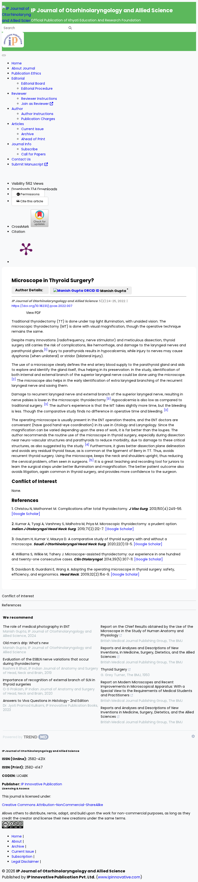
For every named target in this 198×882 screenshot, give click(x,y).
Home (17, 63)
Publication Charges (38, 118)
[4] (87, 445)
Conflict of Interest (18, 596)
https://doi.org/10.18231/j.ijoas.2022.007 (42, 306)
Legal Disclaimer (25, 861)
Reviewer (19, 93)
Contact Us (21, 159)
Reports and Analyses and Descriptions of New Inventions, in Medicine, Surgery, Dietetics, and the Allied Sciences (148, 652)
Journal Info (21, 144)
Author (17, 108)
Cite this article (31, 201)
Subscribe (29, 149)
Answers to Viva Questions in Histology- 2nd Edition (46, 700)
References (11, 605)
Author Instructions (37, 113)
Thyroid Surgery (114, 669)
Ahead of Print (33, 139)
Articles (18, 123)
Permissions (30, 194)
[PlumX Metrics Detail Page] (26, 248)
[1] (46, 350)
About (17, 841)
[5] (91, 460)
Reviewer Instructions (39, 98)
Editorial (18, 78)
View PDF (33, 312)
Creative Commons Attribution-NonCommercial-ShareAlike (52, 804)
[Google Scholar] (26, 513)
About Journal (23, 68)
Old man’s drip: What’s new (26, 643)
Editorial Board (33, 83)
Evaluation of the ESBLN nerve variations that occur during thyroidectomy (46, 661)
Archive (27, 134)
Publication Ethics (26, 73)
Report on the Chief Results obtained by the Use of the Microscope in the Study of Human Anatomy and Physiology (147, 631)
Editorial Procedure (37, 88)
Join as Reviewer (35, 103)
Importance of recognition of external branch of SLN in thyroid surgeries (49, 682)
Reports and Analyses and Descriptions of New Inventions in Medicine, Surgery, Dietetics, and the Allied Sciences (147, 712)
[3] (108, 399)
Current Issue (32, 129)
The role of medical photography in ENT (36, 626)
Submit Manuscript (28, 164)
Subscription (22, 856)
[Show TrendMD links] (193, 736)
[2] (14, 379)
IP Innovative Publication (41, 784)
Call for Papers (33, 154)
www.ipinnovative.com (119, 877)
